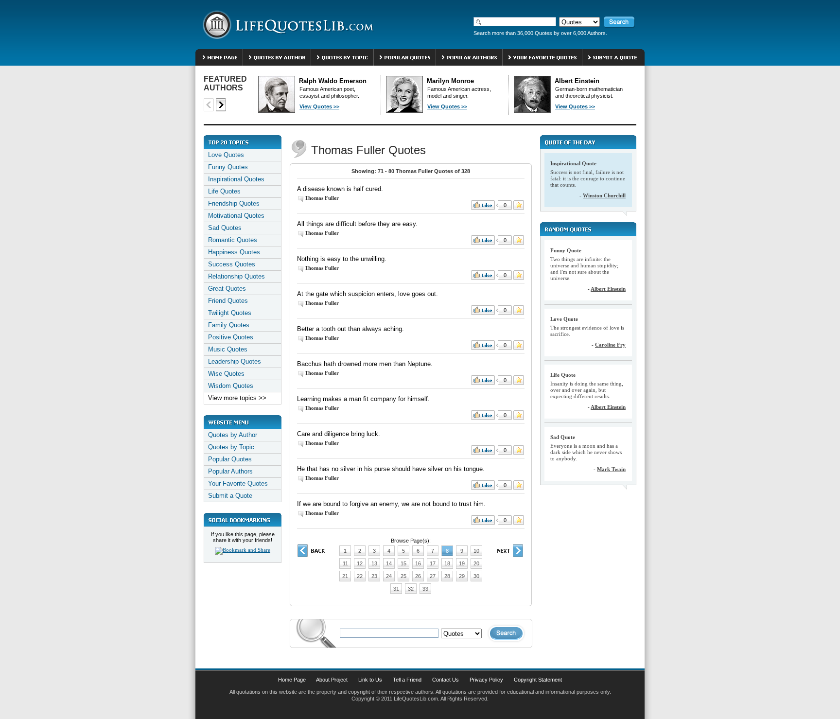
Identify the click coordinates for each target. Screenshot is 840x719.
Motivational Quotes (236, 215)
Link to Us (370, 680)
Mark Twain (611, 469)
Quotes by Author (232, 434)
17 (433, 563)
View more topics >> (237, 398)
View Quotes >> (319, 106)
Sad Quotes (225, 227)
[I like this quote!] (483, 205)
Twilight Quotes (229, 312)
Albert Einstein (608, 289)
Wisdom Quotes (230, 385)
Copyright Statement (538, 680)
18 (447, 563)
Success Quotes (231, 264)
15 (403, 563)
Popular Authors (230, 471)
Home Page (292, 680)
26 (418, 576)
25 (403, 576)
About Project (332, 680)
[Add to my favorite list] (518, 205)
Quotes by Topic (231, 447)
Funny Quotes (228, 167)
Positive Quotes (230, 337)
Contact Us (445, 680)
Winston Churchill (604, 195)
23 (374, 576)
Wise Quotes (226, 373)
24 (389, 576)
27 (433, 576)
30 (476, 576)
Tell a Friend (407, 680)
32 (411, 589)
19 (462, 563)
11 (345, 563)
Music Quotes (227, 349)
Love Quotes (226, 154)
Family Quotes (228, 325)
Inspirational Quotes (236, 179)
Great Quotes (227, 288)
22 (360, 576)
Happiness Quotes (234, 252)
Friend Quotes (228, 300)
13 (374, 563)
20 (476, 563)
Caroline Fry (610, 345)
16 (418, 563)
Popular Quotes (230, 459)
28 (447, 576)
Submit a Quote (230, 495)
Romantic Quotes (232, 240)
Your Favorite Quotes (238, 483)
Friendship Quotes (234, 203)
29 (462, 576)
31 (396, 589)
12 (360, 563)
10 (476, 551)
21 (345, 576)
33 (425, 589)
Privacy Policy (486, 680)
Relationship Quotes (236, 276)
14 (389, 563)
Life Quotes (224, 191)
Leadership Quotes (234, 361)
